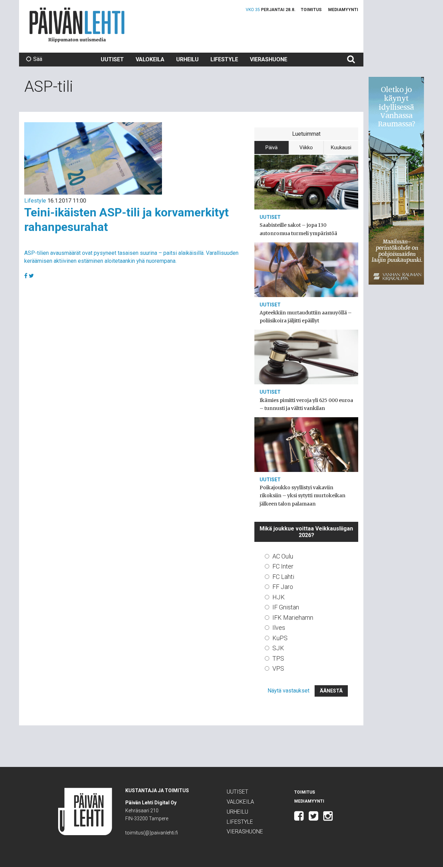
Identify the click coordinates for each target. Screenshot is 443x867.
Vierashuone (268, 59)
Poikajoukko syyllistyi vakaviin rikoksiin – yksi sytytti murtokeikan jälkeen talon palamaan (302, 495)
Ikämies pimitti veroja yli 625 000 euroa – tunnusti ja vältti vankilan (306, 404)
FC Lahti (283, 576)
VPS (278, 668)
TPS (278, 658)
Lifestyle (224, 59)
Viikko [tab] (306, 147)
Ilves (278, 627)
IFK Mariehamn (292, 617)
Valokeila (150, 59)
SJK (278, 648)
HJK (278, 597)
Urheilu (187, 59)
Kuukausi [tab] (341, 147)
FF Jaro (282, 586)
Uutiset (112, 59)
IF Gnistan (285, 607)
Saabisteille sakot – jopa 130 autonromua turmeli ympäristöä (298, 229)
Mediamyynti (343, 9)
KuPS (280, 638)
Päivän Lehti (77, 24)
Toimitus (311, 9)
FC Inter (282, 566)
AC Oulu (282, 556)
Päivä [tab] (271, 147)
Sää (37, 59)
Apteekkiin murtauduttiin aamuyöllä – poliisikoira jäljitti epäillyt (306, 317)
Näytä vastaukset (288, 690)
